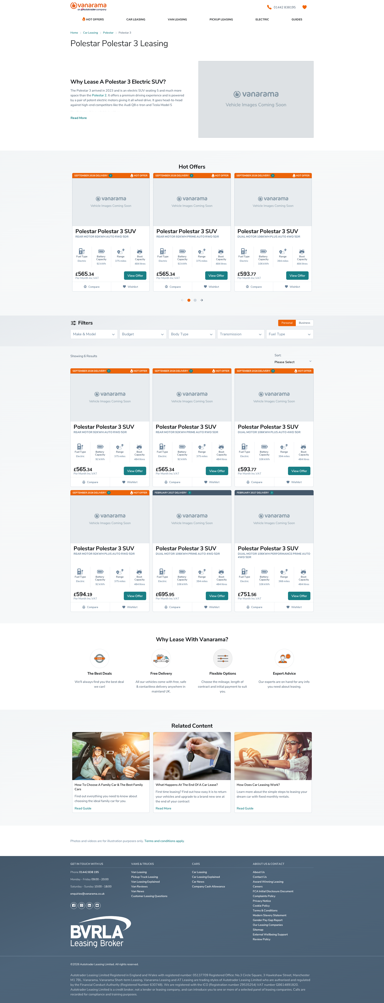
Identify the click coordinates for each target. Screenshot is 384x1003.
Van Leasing (139, 872)
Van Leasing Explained (145, 881)
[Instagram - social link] (81, 905)
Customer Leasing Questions (149, 896)
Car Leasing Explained (206, 877)
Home (74, 32)
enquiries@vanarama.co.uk (87, 893)
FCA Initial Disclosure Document (273, 891)
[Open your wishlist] (304, 7)
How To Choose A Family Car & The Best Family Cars (109, 787)
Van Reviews (139, 886)
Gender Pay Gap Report (268, 920)
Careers (258, 886)
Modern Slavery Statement (269, 915)
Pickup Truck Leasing (144, 877)
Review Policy (261, 939)
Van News (137, 891)
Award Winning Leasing (268, 881)
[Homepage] (88, 7)
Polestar (108, 32)
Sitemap (258, 929)
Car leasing (90, 32)
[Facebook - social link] (74, 905)
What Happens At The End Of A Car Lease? (187, 785)
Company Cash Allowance (208, 886)
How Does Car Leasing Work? (258, 785)
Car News (198, 881)
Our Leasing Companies (268, 925)
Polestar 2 (99, 95)
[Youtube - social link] (97, 905)
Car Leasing (199, 872)
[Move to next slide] (201, 300)
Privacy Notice (262, 901)
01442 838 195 (89, 872)
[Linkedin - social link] (89, 905)
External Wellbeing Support (270, 934)
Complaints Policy (264, 896)
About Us (259, 872)
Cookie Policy (261, 905)
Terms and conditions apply (164, 841)
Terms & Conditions (265, 910)
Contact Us (260, 877)
